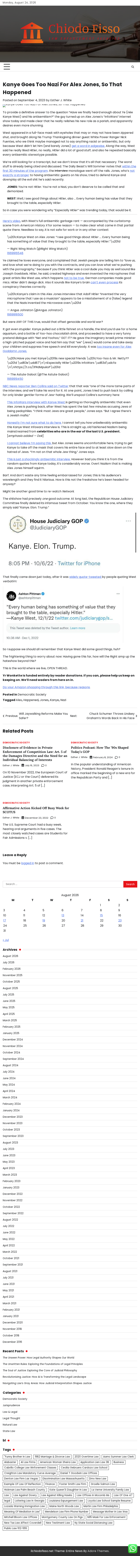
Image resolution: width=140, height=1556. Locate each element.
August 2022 (10, 1219)
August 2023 (10, 1142)
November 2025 (12, 975)
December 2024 (13, 1039)
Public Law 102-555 (15, 1528)
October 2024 (11, 1052)
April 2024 (9, 1091)
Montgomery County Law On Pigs (62, 1517)
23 (120, 920)
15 (101, 915)
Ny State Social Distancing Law (93, 1523)
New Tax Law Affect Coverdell (22, 1523)
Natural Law (10, 1424)
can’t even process (104, 282)
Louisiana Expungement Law (66, 1500)
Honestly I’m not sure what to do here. (34, 423)
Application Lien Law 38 (94, 1462)
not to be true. (74, 278)
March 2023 (10, 1175)
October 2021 (11, 1258)
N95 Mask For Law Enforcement (106, 1517)
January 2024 (11, 1110)
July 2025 (8, 994)
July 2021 (8, 1277)
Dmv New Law (97, 1478)
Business (119, 1462)
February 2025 (11, 1027)
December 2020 (13, 1322)
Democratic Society (32, 694)
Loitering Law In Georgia (29, 1500)
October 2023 (11, 1129)
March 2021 (9, 1303)
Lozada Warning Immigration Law (24, 1506)
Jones (44, 700)
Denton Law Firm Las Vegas (21, 1478)
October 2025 (11, 981)
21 (82, 920)
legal (7, 1500)
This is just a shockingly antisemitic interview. (39, 459)
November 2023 (12, 1123)
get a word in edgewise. (88, 146)
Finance (50, 1484)
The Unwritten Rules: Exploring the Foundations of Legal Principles (43, 1364)
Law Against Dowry (25, 1495)
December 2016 (12, 1342)
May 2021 (8, 1290)
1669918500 (15, 314)
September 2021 (13, 1264)
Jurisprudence (11, 1405)
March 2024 (10, 1097)
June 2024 (9, 1078)
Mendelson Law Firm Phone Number (66, 1511)
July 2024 (9, 1072)
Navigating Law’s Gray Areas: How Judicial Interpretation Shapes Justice (47, 1383)
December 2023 (13, 1117)
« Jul (6, 940)
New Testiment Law (58, 1523)
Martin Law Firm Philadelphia (100, 1506)
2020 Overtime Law (87, 1456)
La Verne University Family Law (110, 1490)
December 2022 (13, 1194)
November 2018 (12, 1329)
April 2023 (9, 1168)
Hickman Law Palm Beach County (24, 1490)
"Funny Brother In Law (17, 1456)
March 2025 (10, 1020)
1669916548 (15, 253)
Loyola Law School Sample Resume (109, 1500)
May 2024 (9, 1084)
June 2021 (9, 1284)
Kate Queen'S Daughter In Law (68, 1490)
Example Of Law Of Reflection (22, 1484)
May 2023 (9, 1162)
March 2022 (10, 1252)
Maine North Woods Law (64, 1506)
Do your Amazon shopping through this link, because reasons (46, 687)
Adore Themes (98, 1551)
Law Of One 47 (123, 1495)
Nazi (63, 700)
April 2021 (8, 1297)
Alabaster (10, 1462)
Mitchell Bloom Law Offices (20, 1517)
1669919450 (15, 379)
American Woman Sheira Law (58, 1462)
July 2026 (8, 962)
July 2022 (8, 1226)
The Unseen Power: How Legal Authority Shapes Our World (38, 1357)
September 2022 (13, 1213)
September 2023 (13, 1136)
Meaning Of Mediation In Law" (22, 1511)
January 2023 (11, 1187)
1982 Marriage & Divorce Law (52, 1456)
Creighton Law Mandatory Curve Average (30, 1473)
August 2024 (10, 1065)
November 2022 (12, 1200)
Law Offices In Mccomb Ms (93, 1495)
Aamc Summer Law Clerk (118, 1456)
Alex (19, 700)
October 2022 (11, 1207)
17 (4, 920)
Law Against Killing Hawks (56, 1495)
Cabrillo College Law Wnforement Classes (30, 1467)
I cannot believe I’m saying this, (29, 443)
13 (63, 915)
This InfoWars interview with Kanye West (36, 402)
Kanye (54, 700)
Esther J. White (61, 100)
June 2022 (9, 1232)
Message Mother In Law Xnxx (110, 1511)
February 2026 (12, 969)
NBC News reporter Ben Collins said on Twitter (36, 386)
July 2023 (8, 1149)
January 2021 (11, 1316)
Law (6, 1495)
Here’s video (11, 221)
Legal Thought (11, 1418)
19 (43, 920)
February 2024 (12, 1104)
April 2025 (9, 1014)
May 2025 (9, 1007)
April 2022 (9, 1245)
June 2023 (9, 1155)
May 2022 (9, 1239)
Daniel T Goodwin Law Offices (78, 1473)
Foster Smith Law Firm (72, 1484)
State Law (9, 1431)
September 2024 (13, 1059)
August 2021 (10, 1271)
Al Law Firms (28, 1462)
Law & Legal (10, 1412)
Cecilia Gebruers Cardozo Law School (84, 1467)
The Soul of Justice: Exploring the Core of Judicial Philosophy (40, 1370)
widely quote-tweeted (85, 577)
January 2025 (11, 1033)
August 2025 (10, 988)
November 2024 (13, 1046)
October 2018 (11, 1335)
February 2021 (11, 1310)
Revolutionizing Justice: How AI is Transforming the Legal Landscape (44, 1377)
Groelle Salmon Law (103, 1484)
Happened (30, 700)
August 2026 (10, 956)
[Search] (132, 67)
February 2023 (11, 1181)
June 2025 (9, 1001)
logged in (27, 863)
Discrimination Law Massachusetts (63, 1478)
